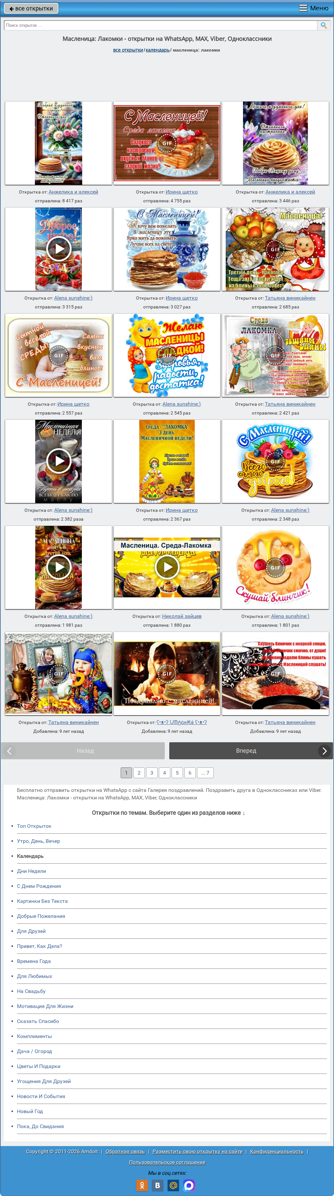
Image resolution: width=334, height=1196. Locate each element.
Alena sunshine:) (73, 298)
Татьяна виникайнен (290, 298)
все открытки (31, 8)
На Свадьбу (31, 991)
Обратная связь (125, 1151)
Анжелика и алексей (73, 192)
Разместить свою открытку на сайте (197, 1151)
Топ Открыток (34, 826)
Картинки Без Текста (42, 901)
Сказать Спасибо (38, 1021)
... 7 (205, 773)
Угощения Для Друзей (44, 1081)
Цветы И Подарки (38, 1066)
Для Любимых (34, 976)
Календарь (158, 50)
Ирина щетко (182, 192)
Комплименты (34, 1036)
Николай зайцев (182, 616)
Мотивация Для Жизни (45, 1006)
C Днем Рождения (39, 886)
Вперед (246, 750)
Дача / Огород (34, 1051)
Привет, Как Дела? (39, 946)
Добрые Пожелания (41, 916)
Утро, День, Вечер (38, 841)
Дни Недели (31, 871)
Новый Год (30, 1111)
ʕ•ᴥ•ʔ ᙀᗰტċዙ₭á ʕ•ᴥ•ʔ (182, 722)
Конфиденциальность (277, 1151)
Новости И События (41, 1096)
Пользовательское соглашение (167, 1162)
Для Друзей (31, 931)
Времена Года (34, 961)
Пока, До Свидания (40, 1126)
